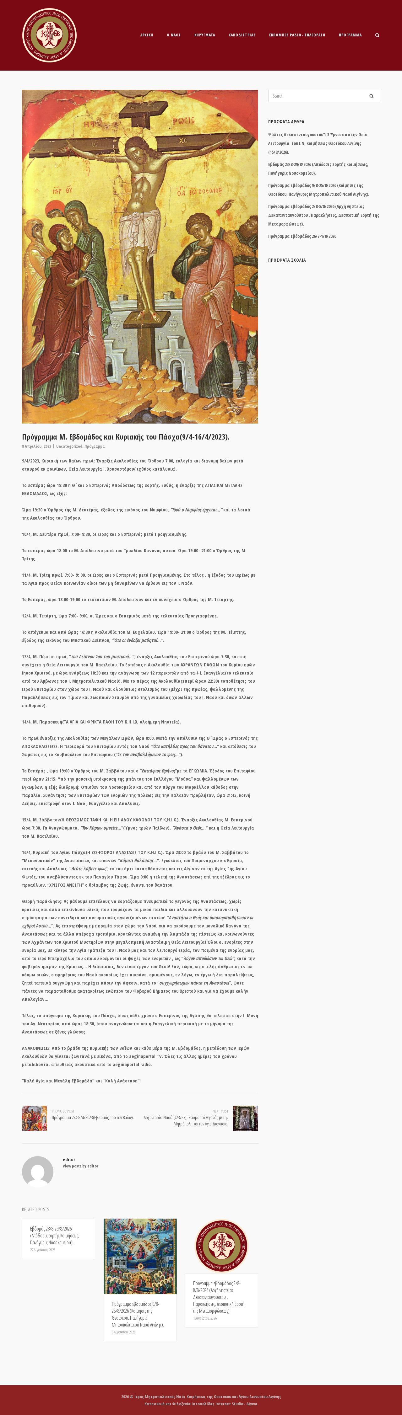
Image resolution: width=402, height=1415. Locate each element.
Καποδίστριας (242, 35)
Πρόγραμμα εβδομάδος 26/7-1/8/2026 (302, 236)
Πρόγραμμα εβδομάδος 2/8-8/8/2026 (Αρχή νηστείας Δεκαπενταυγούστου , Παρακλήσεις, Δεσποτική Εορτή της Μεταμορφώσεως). (323, 215)
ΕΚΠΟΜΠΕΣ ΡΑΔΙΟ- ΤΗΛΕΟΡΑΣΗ (297, 35)
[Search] (371, 96)
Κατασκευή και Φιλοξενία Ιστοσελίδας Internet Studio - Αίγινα (201, 1404)
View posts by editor (80, 1166)
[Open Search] (377, 36)
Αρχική (146, 35)
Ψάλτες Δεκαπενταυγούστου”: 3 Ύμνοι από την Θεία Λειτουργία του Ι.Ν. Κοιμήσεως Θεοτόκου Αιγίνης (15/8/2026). (317, 143)
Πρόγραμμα (350, 35)
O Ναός (174, 35)
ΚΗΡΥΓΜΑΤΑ (204, 35)
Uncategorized (69, 446)
